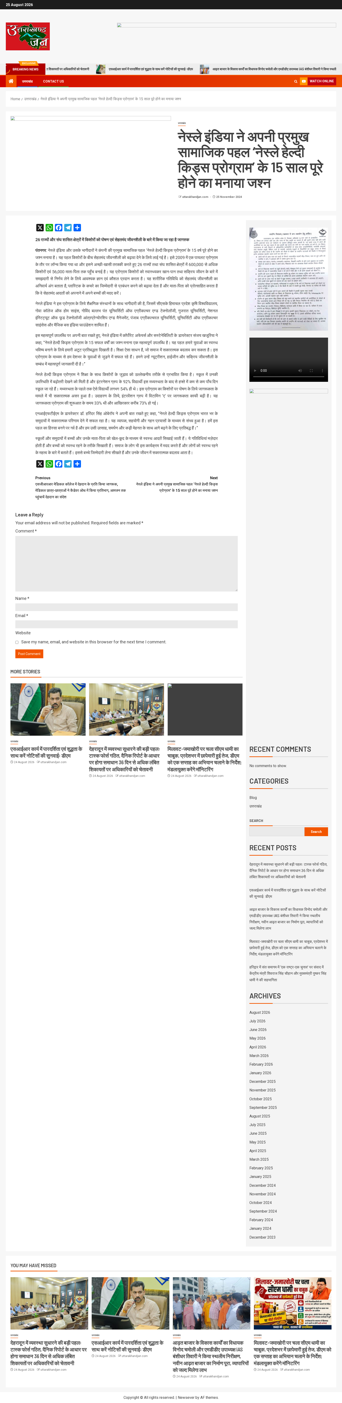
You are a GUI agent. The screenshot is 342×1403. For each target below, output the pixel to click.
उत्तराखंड (27, 81)
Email (21, 615)
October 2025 (260, 1099)
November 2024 (262, 1194)
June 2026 (258, 1029)
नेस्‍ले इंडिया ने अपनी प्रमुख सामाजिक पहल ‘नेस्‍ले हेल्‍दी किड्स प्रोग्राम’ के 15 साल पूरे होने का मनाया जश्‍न (177, 484)
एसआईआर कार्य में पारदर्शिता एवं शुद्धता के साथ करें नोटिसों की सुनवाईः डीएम (105, 69)
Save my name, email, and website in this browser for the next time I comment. (93, 641)
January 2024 (260, 1228)
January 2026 (260, 1073)
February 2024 (261, 1220)
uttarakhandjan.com (195, 197)
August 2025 (259, 1116)
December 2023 (262, 1237)
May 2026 (257, 1038)
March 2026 (259, 1056)
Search (256, 820)
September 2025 (263, 1107)
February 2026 (261, 1064)
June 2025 (258, 1133)
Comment (26, 531)
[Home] (11, 81)
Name (22, 598)
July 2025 (257, 1125)
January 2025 (260, 1176)
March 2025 (259, 1159)
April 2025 (257, 1151)
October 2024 (260, 1202)
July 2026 (257, 1021)
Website (23, 632)
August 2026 (259, 1012)
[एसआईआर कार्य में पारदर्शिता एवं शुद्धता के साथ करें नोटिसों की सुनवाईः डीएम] (48, 709)
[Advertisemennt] (226, 36)
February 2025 (261, 1168)
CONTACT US (53, 81)
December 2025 (262, 1081)
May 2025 (257, 1142)
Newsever (186, 1397)
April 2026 (257, 1047)
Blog (253, 797)
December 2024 (262, 1185)
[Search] (296, 81)
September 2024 (263, 1211)
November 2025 (262, 1090)
